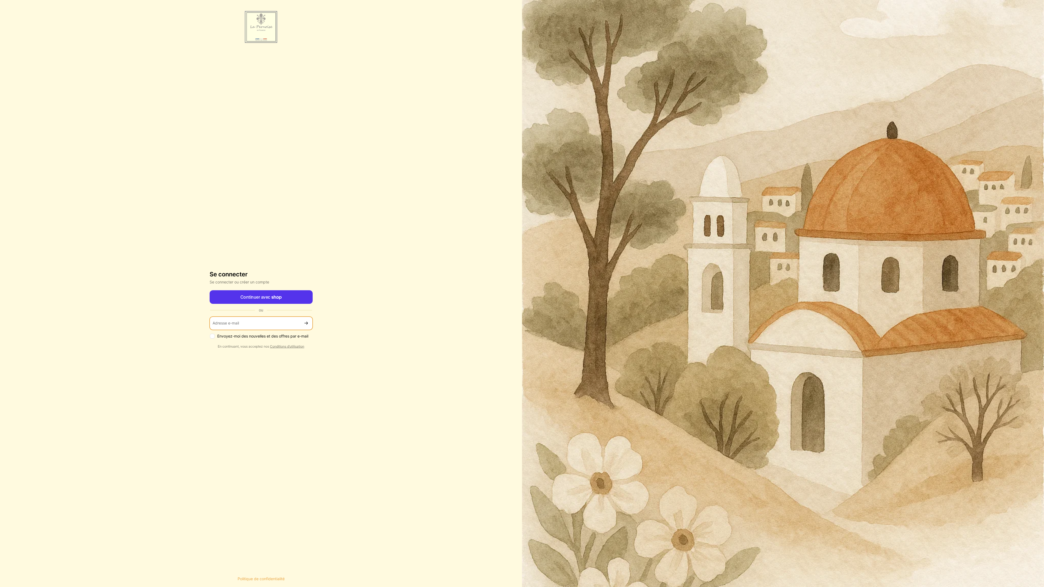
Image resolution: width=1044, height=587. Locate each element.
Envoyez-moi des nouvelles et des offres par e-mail (262, 336)
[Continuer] (306, 323)
